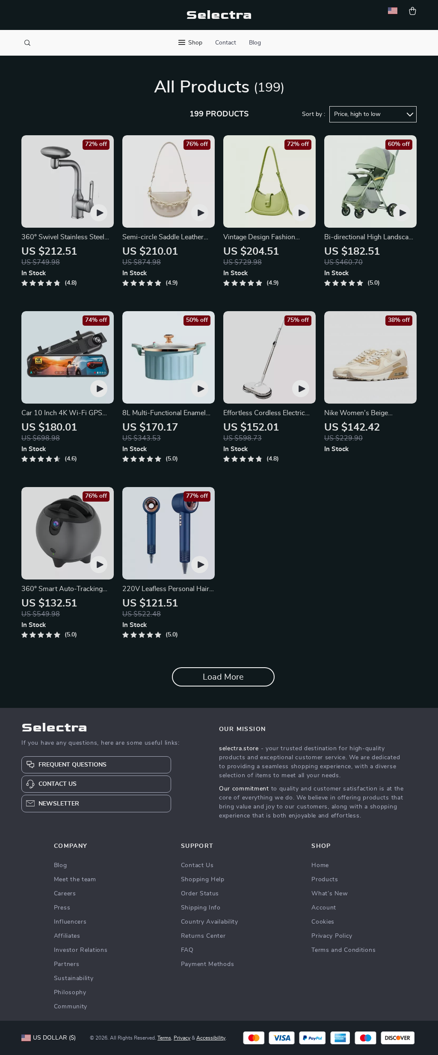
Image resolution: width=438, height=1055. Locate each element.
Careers (65, 894)
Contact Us (197, 865)
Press (62, 908)
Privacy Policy (331, 936)
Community (70, 1007)
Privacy (182, 1037)
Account (323, 908)
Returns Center (203, 936)
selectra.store (239, 749)
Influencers (70, 922)
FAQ (187, 950)
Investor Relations (81, 950)
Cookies (322, 922)
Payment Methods (207, 964)
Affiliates (67, 936)
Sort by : (313, 114)
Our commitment (244, 789)
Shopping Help (203, 880)
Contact (225, 43)
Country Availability (209, 922)
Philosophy (70, 993)
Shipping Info (201, 908)
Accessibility (210, 1037)
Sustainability (74, 978)
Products (324, 880)
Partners (67, 964)
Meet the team (75, 880)
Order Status (200, 894)
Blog (255, 43)
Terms (164, 1037)
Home (320, 865)
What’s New (329, 894)
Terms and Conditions (343, 950)
